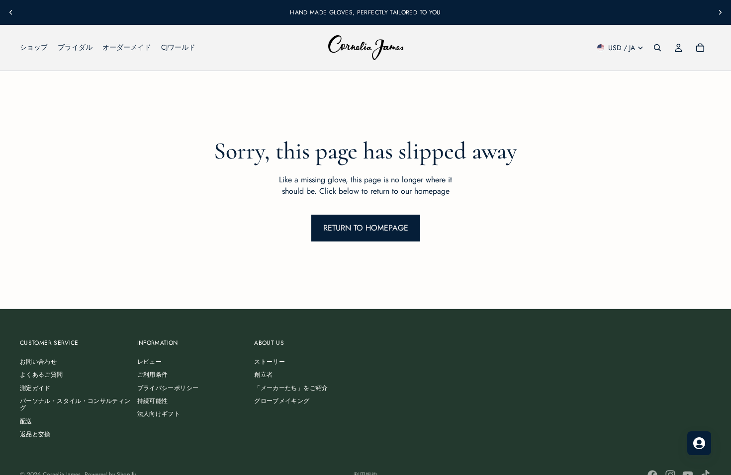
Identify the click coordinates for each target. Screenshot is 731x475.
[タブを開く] (699, 443)
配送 (26, 421)
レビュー (149, 361)
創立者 (263, 375)
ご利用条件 (152, 375)
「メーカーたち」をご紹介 (291, 388)
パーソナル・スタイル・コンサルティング (75, 404)
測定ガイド (35, 388)
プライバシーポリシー (168, 388)
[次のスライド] (720, 12)
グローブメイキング (281, 400)
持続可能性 (152, 400)
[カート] (700, 48)
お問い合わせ (38, 361)
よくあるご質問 (41, 375)
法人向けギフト (159, 414)
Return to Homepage (365, 228)
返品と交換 (35, 434)
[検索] (657, 48)
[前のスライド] (11, 12)
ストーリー (269, 361)
